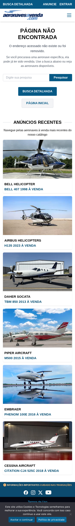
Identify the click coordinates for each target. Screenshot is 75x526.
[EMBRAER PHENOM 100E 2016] (37, 384)
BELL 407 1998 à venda (23, 189)
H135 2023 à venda (20, 245)
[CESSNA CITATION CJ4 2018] (37, 440)
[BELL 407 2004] (37, 159)
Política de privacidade (51, 519)
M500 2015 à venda (20, 358)
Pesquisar (61, 77)
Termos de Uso (37, 501)
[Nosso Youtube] (48, 492)
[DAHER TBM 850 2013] (37, 271)
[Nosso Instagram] (33, 492)
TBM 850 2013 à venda (23, 302)
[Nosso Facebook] (26, 492)
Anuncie (50, 4)
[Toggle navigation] (69, 15)
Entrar (66, 4)
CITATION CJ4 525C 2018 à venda (31, 471)
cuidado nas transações (39, 485)
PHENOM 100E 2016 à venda (27, 414)
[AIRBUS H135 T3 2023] (37, 215)
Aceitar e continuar (21, 519)
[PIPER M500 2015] (37, 328)
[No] (70, 514)
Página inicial (37, 103)
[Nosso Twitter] (40, 492)
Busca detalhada (18, 4)
